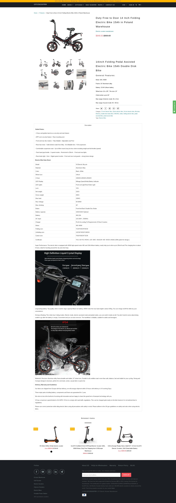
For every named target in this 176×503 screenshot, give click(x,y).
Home (64, 5)
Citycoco (79, 5)
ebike (121, 113)
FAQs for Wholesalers (99, 465)
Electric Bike (102, 118)
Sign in (131, 5)
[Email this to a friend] (117, 108)
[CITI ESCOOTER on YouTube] (43, 471)
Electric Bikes (38, 490)
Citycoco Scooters (39, 487)
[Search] (136, 4)
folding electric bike (129, 113)
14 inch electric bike (129, 111)
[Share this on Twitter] (101, 108)
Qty (97, 49)
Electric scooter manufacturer (104, 31)
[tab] (88, 125)
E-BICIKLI (116, 113)
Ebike (69, 5)
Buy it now (132, 52)
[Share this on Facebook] (105, 108)
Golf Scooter (91, 5)
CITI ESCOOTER (40, 4)
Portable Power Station (40, 493)
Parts (100, 5)
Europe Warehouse (39, 477)
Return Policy (123, 465)
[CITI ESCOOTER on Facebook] (37, 471)
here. (113, 488)
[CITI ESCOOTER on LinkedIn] (56, 471)
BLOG (132, 465)
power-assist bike (108, 115)
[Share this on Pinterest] (109, 108)
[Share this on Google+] (113, 108)
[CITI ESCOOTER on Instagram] (50, 471)
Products (42, 13)
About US (85, 465)
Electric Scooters (39, 484)
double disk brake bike (107, 113)
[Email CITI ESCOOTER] (63, 471)
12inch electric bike (118, 111)
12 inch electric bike (106, 111)
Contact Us (110, 5)
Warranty (113, 465)
